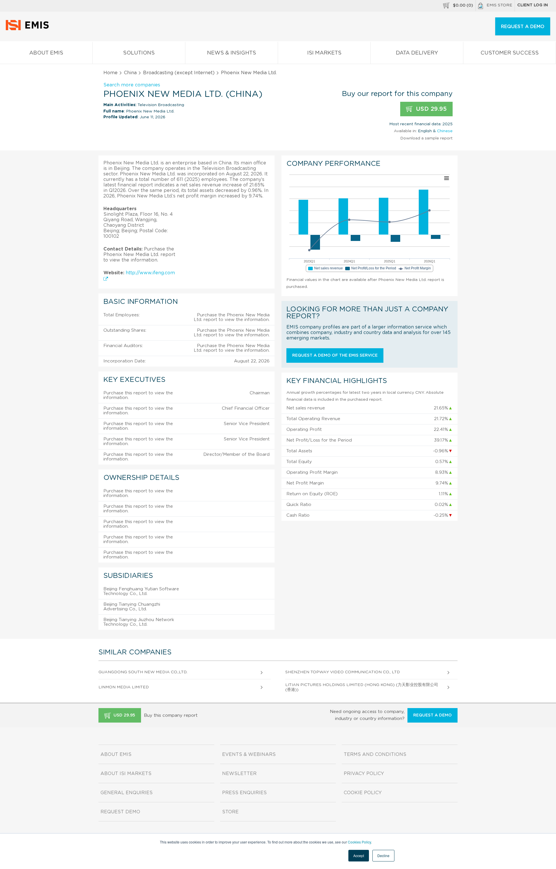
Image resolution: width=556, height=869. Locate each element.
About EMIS (46, 53)
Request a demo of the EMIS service (335, 355)
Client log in (532, 5)
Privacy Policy (364, 773)
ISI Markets (324, 53)
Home (110, 72)
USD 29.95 (430, 109)
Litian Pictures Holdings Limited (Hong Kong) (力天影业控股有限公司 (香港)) (361, 687)
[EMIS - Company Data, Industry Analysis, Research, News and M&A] (29, 29)
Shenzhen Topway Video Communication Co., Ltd (342, 672)
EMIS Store (499, 5)
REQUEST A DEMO (522, 26)
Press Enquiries (244, 792)
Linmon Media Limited (123, 687)
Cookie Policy (363, 792)
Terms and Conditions (375, 754)
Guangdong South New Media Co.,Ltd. (142, 672)
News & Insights (231, 53)
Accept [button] (358, 855)
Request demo (120, 812)
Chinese (445, 131)
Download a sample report (426, 138)
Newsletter (239, 773)
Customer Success (509, 53)
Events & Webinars (249, 754)
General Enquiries (126, 792)
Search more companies (131, 85)
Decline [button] (383, 855)
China (130, 72)
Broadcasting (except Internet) (179, 72)
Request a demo (432, 715)
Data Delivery (417, 53)
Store (230, 812)
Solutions (139, 53)
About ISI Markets (125, 773)
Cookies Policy (359, 841)
